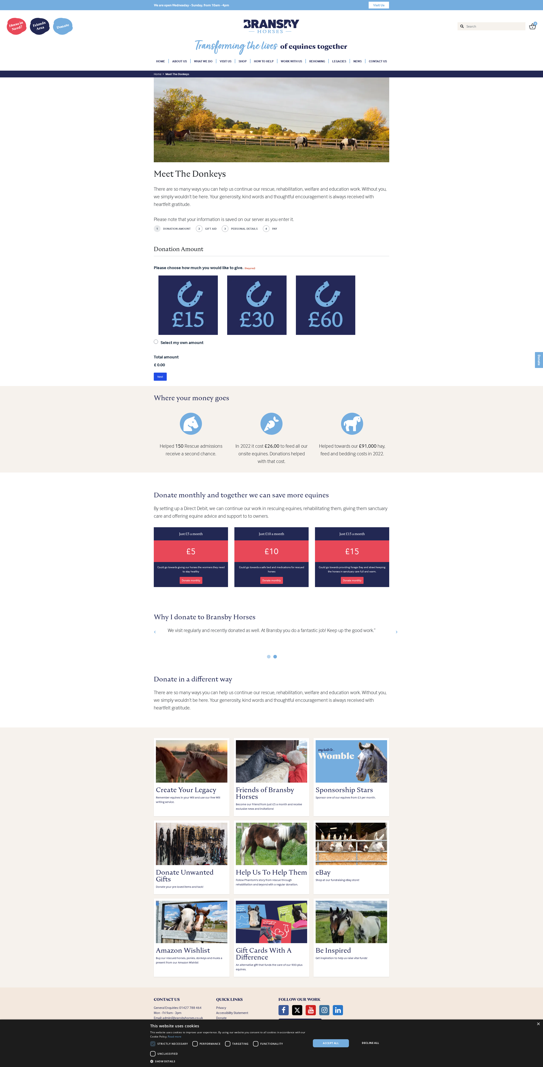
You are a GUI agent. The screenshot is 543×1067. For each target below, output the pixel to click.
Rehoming (317, 61)
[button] (150, 632)
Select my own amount (182, 342)
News (357, 61)
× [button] (538, 1024)
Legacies (339, 61)
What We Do (203, 61)
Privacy (221, 1007)
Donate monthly (191, 580)
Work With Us (291, 61)
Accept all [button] (331, 1043)
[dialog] (271, 1043)
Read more (174, 1036)
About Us (179, 61)
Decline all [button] (370, 1043)
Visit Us (225, 61)
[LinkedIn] (338, 1010)
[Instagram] (324, 1010)
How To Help (264, 61)
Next (160, 376)
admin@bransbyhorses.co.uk (182, 1018)
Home (160, 61)
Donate (539, 360)
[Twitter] (297, 1010)
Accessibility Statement (232, 1013)
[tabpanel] (271, 630)
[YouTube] (311, 1010)
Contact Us (378, 61)
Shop (243, 61)
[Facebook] (283, 1010)
